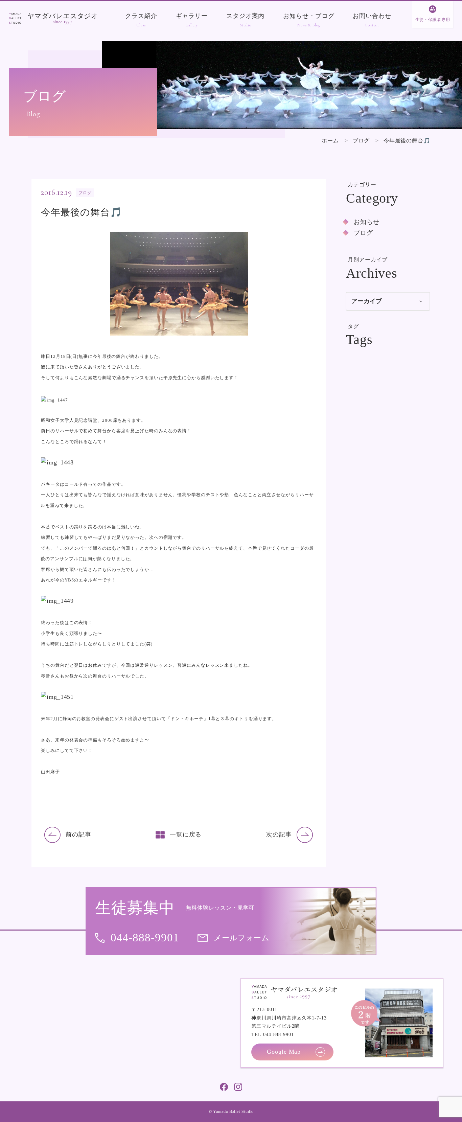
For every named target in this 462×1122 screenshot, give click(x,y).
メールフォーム (242, 938)
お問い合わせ (372, 16)
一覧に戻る (186, 834)
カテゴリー (362, 184)
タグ (353, 326)
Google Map (284, 1051)
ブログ (361, 140)
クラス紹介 (141, 16)
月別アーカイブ (368, 259)
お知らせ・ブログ (308, 16)
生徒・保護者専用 (432, 19)
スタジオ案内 (245, 16)
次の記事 (279, 834)
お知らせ (366, 222)
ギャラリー (192, 16)
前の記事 (78, 834)
